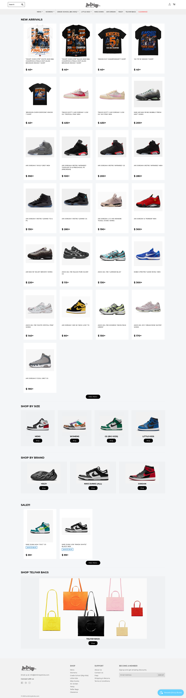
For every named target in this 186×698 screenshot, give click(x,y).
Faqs (96, 675)
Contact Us (99, 673)
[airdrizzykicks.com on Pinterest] (26, 683)
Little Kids (85, 12)
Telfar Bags (131, 12)
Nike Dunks (99, 12)
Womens (49, 12)
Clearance (142, 12)
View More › (93, 397)
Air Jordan (111, 12)
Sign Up (161, 675)
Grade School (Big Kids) (67, 12)
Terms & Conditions (102, 681)
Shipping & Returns (102, 678)
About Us (98, 670)
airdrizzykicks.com (32, 696)
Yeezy (120, 12)
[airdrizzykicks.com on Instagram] (29, 683)
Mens (39, 12)
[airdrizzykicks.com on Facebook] (22, 683)
